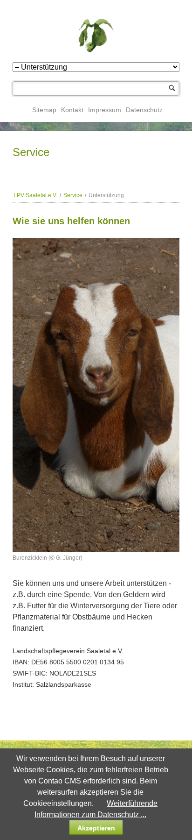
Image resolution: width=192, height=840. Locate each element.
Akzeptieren (96, 828)
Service (72, 195)
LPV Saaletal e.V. (35, 195)
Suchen (172, 88)
